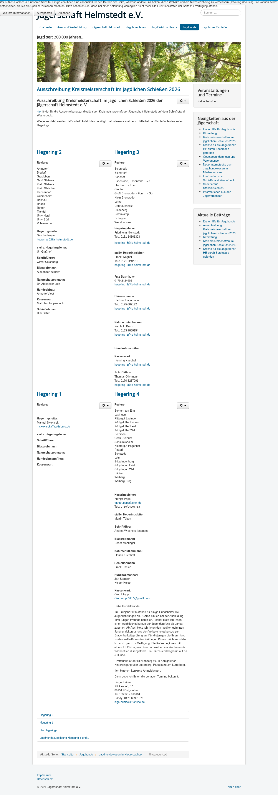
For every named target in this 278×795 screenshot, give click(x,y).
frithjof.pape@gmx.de (127, 502)
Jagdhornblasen (136, 27)
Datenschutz (45, 779)
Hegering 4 (126, 394)
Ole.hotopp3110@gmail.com (132, 598)
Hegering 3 (126, 152)
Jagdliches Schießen (215, 27)
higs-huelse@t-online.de (129, 702)
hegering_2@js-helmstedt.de (55, 239)
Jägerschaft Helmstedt (106, 27)
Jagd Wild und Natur (164, 27)
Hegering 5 (46, 715)
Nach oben (234, 787)
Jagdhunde (189, 27)
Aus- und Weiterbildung (71, 27)
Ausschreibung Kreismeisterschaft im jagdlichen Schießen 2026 (108, 89)
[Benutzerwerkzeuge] (183, 101)
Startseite (46, 27)
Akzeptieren (44, 13)
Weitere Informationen (16, 13)
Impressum (44, 775)
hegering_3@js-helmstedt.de (132, 265)
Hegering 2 (49, 152)
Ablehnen (64, 13)
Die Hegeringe (48, 730)
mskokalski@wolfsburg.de (53, 426)
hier (39, 111)
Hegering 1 (49, 394)
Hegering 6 (46, 722)
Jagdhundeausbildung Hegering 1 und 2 (64, 737)
